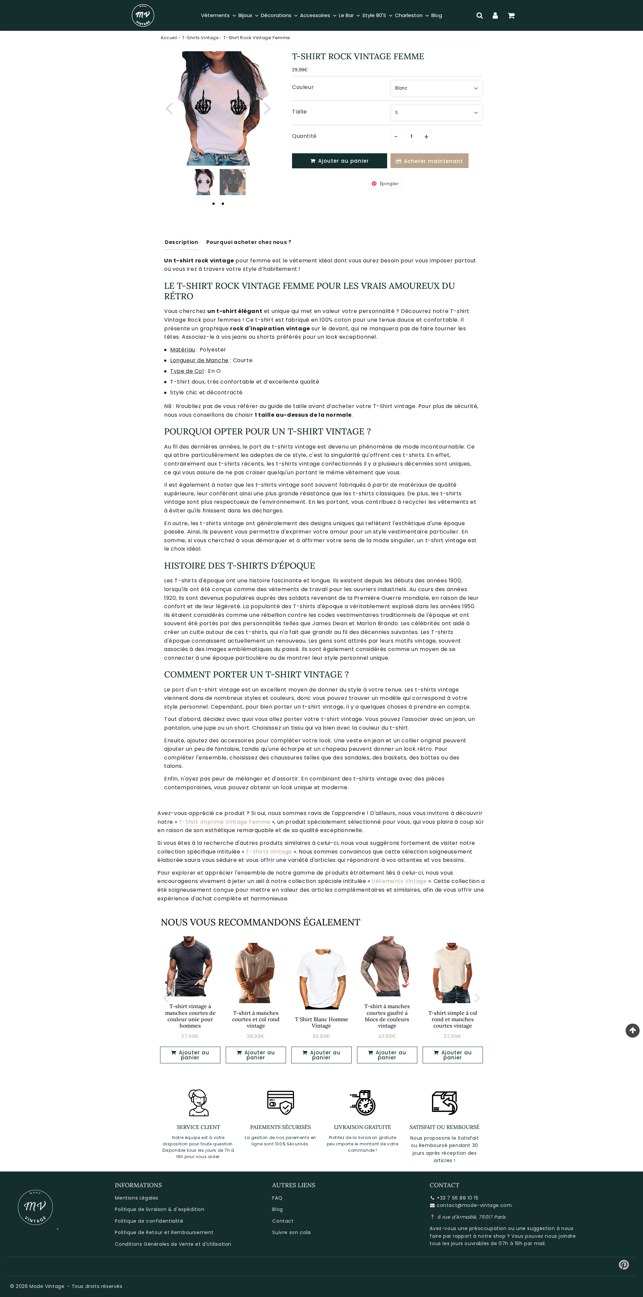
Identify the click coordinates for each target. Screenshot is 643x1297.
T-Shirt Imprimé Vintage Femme (224, 822)
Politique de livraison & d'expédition (159, 1209)
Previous (169, 107)
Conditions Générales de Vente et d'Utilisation (173, 1244)
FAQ (277, 1198)
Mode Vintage (46, 1286)
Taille (299, 111)
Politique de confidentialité (149, 1221)
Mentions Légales (136, 1198)
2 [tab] (222, 203)
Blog (277, 1209)
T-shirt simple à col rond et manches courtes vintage (452, 1019)
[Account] (495, 15)
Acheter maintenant (433, 161)
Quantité (304, 136)
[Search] (479, 15)
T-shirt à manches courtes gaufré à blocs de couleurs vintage (387, 1016)
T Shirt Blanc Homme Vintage (321, 1022)
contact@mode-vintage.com (474, 1205)
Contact (282, 1221)
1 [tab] (213, 203)
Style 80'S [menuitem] (374, 15)
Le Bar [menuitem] (346, 15)
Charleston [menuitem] (409, 15)
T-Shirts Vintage (200, 37)
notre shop (491, 1236)
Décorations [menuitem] (276, 15)
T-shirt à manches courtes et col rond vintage (256, 1019)
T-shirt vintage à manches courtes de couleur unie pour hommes (190, 1016)
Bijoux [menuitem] (245, 15)
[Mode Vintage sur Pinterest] (624, 1267)
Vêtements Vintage (399, 881)
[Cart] (511, 15)
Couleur (303, 87)
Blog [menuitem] (436, 15)
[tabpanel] (203, 182)
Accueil (169, 37)
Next (267, 107)
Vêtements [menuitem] (215, 15)
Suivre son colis (291, 1232)
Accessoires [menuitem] (315, 15)
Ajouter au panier (193, 1055)
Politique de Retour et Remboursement (164, 1232)
